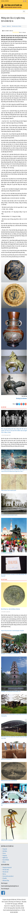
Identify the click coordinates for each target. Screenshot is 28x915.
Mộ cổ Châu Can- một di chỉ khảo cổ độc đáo (10, 609)
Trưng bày (5, 855)
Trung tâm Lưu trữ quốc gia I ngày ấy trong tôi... (9, 515)
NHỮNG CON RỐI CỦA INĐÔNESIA (7, 840)
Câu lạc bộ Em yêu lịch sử (8, 876)
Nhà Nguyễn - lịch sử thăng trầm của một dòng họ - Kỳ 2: (11, 653)
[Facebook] (17, 404)
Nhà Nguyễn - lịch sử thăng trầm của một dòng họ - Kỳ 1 (11, 691)
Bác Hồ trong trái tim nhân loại (6, 553)
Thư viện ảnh (5, 872)
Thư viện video (6, 869)
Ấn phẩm (5, 878)
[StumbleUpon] (26, 404)
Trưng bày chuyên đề (7, 867)
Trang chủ (4, 26)
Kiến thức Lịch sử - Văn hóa (16, 26)
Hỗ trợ (4, 862)
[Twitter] (19, 404)
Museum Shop (6, 880)
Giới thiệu (5, 851)
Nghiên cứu (9, 26)
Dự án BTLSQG (6, 860)
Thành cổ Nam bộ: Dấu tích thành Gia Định (8, 490)
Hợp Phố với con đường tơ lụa (6, 759)
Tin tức (4, 853)
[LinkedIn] (23, 404)
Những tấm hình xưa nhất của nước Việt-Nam (9, 780)
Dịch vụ (4, 874)
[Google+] (21, 404)
